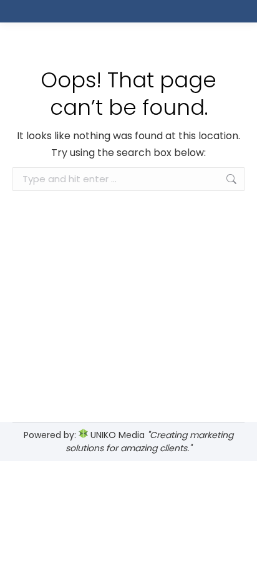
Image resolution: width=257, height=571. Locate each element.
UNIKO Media (116, 435)
